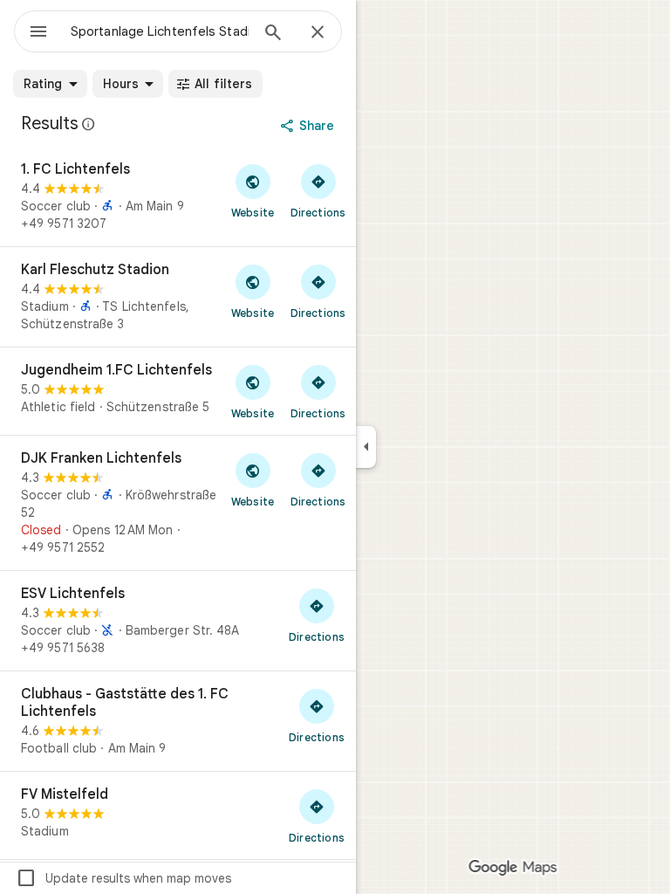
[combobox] (160, 31)
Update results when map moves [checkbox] (123, 878)
